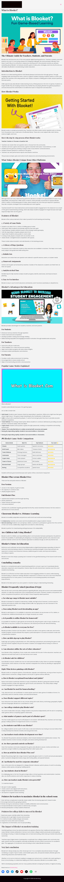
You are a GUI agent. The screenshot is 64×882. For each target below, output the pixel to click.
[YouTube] (21, 871)
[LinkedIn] (7, 871)
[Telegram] (12, 871)
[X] (26, 871)
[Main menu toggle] (60, 4)
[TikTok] (17, 871)
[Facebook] (3, 871)
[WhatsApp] (31, 871)
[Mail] (35, 871)
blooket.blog (13, 867)
